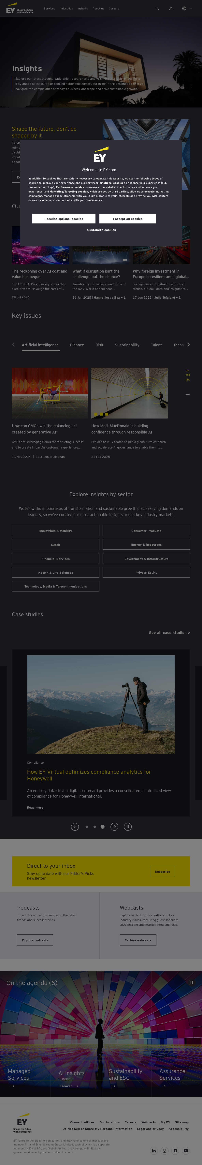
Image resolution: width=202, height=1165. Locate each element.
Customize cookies (101, 229)
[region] (101, 193)
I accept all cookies (128, 218)
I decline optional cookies (64, 218)
